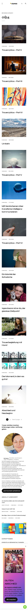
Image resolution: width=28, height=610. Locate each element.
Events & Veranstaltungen (13, 542)
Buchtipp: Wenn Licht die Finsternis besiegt (14, 515)
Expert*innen (7, 539)
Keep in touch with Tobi (8, 509)
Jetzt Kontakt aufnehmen (12, 491)
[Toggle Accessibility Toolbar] (25, 607)
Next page (16, 419)
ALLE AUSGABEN (11, 599)
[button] (2, 3)
